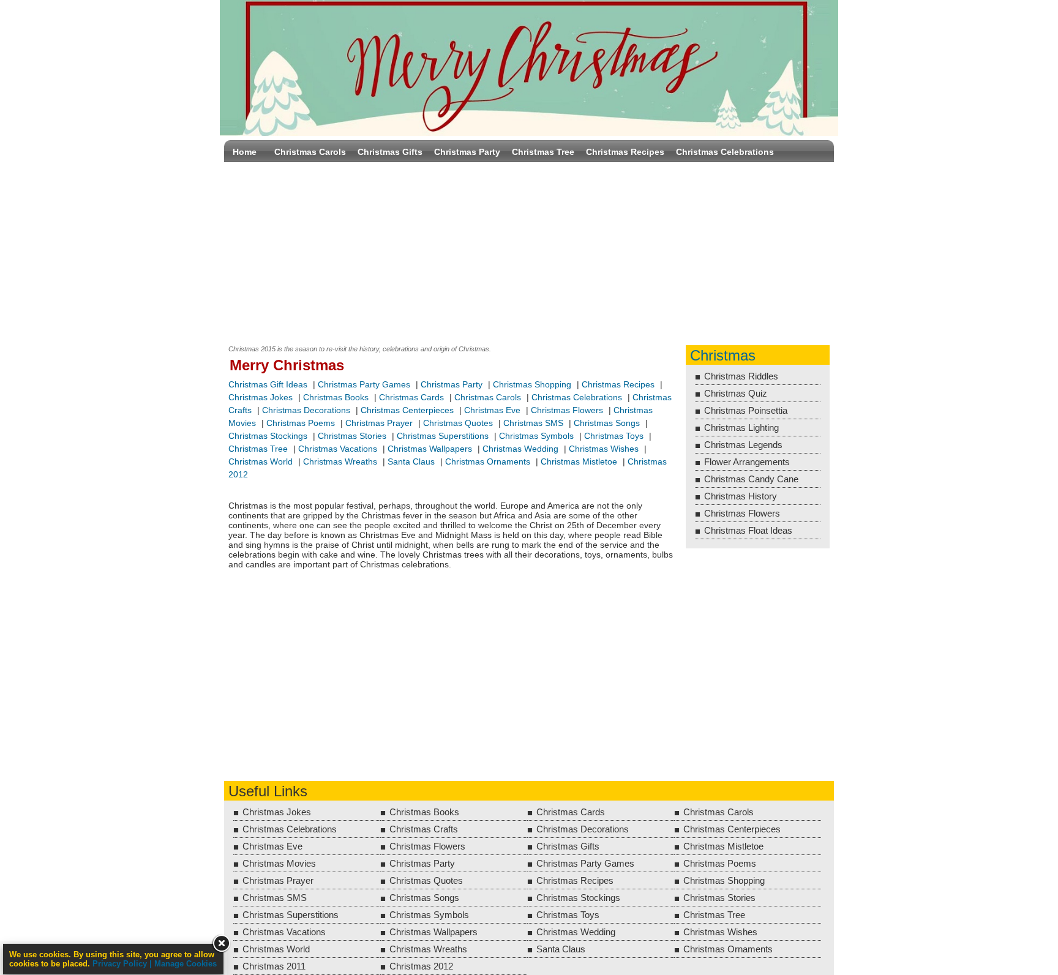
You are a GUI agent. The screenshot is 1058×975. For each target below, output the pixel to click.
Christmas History (740, 496)
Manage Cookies (185, 963)
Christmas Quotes (458, 423)
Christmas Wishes (605, 449)
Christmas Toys (613, 436)
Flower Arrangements (747, 462)
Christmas (723, 355)
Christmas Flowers (567, 410)
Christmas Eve (492, 410)
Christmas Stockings (267, 436)
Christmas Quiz (735, 393)
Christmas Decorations (306, 410)
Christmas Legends (743, 444)
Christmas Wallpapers (430, 449)
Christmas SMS (533, 423)
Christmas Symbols (536, 436)
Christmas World (260, 461)
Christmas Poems (300, 423)
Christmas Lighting (741, 427)
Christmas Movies (279, 863)
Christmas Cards (411, 397)
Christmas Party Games (364, 384)
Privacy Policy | (123, 963)
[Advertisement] (529, 251)
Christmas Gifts (390, 152)
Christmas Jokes (260, 397)
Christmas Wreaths (340, 461)
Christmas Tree (543, 152)
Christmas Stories (352, 436)
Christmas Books (336, 397)
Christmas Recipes (625, 152)
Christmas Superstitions (443, 436)
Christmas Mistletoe (579, 461)
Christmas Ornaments (487, 461)
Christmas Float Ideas (748, 530)
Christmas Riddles (741, 376)
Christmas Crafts (423, 829)
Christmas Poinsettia (745, 410)
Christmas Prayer (379, 423)
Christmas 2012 (421, 966)
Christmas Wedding (520, 449)
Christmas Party (467, 152)
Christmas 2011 (274, 966)
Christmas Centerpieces (407, 410)
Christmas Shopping (532, 384)
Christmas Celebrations (725, 152)
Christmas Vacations (337, 449)
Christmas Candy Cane (751, 479)
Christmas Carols (310, 152)
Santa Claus (411, 461)
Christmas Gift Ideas (267, 384)
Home (245, 152)
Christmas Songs (607, 423)
